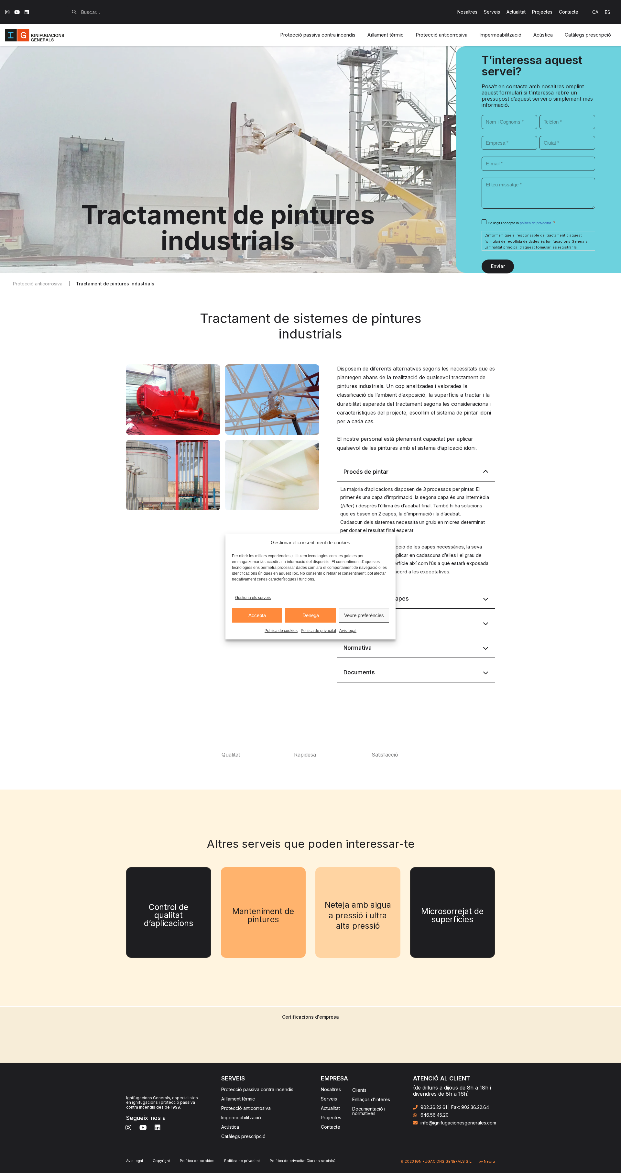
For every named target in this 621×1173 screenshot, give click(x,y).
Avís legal (347, 630)
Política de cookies (281, 630)
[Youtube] (17, 12)
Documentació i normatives (368, 1111)
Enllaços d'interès (371, 1099)
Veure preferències (364, 615)
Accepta (257, 615)
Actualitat (516, 12)
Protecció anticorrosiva (246, 1108)
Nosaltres (467, 12)
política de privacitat (536, 223)
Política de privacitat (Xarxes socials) (302, 1160)
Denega (310, 615)
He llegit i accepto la (520, 223)
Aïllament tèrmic (238, 1098)
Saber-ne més (168, 925)
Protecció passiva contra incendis (257, 1089)
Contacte (568, 12)
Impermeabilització (241, 1117)
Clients (359, 1090)
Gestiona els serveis (253, 597)
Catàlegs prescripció (243, 1136)
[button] (115, 284)
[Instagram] (7, 12)
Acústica (230, 1127)
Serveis (492, 12)
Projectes (542, 12)
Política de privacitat (318, 630)
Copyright (161, 1160)
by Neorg (487, 1161)
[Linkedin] (26, 12)
